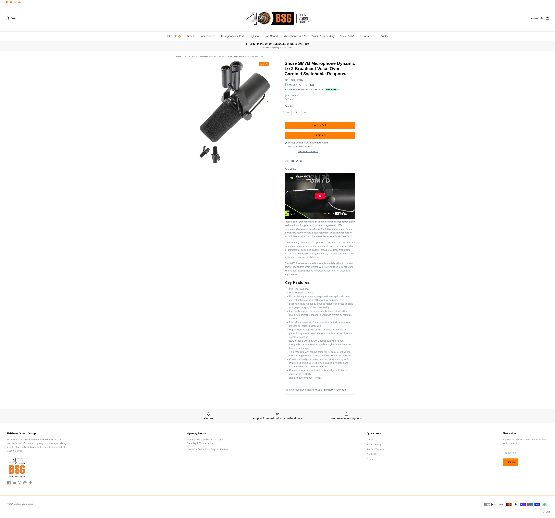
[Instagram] (15, 2)
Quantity (289, 106)
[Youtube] (11, 2)
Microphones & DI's (295, 36)
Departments (367, 36)
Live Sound (271, 36)
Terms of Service (375, 449)
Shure (291, 99)
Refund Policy (374, 444)
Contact (384, 36)
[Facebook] (7, 2)
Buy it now (320, 135)
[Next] (267, 102)
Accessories (208, 36)
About (370, 439)
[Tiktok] (24, 2)
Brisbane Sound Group (23, 504)
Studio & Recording (323, 36)
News (370, 459)
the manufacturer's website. (333, 390)
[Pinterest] (19, 2)
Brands (191, 36)
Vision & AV (347, 36)
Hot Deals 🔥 (173, 36)
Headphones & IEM (232, 36)
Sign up (511, 462)
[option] (235, 102)
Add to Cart (320, 125)
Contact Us (372, 454)
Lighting (254, 36)
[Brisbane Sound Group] (277, 18)
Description (291, 169)
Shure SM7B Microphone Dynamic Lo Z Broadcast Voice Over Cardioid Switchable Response (224, 56)
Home (178, 56)
